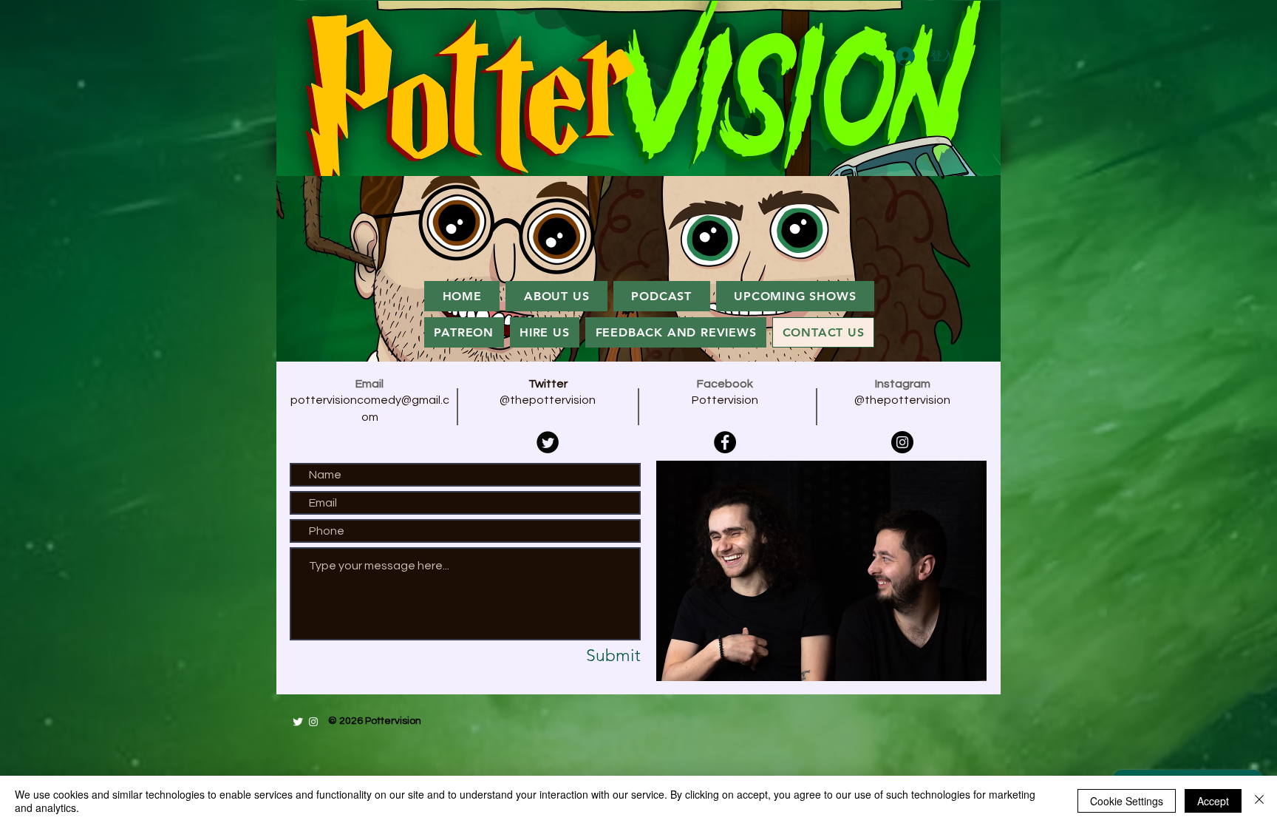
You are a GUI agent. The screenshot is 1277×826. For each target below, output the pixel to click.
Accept (1213, 800)
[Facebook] (725, 442)
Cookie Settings (1126, 800)
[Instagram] (902, 442)
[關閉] (1259, 801)
